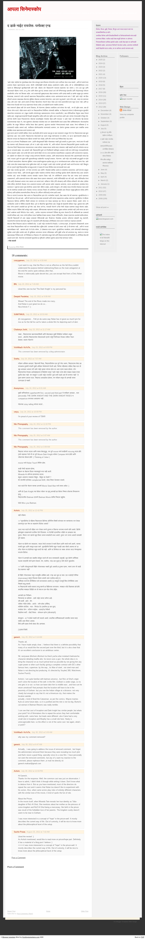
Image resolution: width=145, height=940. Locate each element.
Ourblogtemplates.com (31, 937)
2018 (101, 85)
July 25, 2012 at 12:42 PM (32, 511)
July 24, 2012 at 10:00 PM (31, 412)
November (105, 114)
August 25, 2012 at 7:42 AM (38, 832)
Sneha (16, 359)
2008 (101, 199)
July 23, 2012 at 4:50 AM (36, 261)
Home (48, 911)
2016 (101, 92)
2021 (101, 74)
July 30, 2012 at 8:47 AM (32, 745)
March (103, 180)
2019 (101, 82)
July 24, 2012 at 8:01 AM (35, 388)
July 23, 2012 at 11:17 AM (39, 330)
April (103, 177)
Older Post (84, 911)
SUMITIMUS (19, 314)
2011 (101, 188)
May (102, 173)
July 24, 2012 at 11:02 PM (40, 424)
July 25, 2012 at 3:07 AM (39, 436)
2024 (101, 63)
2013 (101, 103)
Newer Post (11, 911)
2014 (101, 100)
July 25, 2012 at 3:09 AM (39, 447)
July (102, 129)
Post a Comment (18, 858)
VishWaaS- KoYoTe (22, 347)
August (103, 125)
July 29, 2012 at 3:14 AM (32, 637)
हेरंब (15, 284)
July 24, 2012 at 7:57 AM (31, 359)
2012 (101, 107)
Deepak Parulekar (21, 297)
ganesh (17, 637)
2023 (101, 67)
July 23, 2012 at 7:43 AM (28, 284)
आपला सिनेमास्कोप (24, 9)
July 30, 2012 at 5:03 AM (42, 732)
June (103, 170)
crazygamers (19, 261)
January (104, 184)
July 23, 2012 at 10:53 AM (37, 314)
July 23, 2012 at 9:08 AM (40, 297)
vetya (16, 412)
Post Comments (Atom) (25, 913)
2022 (101, 71)
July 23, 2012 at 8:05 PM (42, 347)
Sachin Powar (19, 832)
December (105, 110)
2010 (101, 191)
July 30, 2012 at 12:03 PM (32, 771)
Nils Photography (21, 424)
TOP (142, 937)
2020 (101, 78)
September (105, 121)
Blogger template (8, 937)
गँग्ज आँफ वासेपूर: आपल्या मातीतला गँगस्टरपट (106, 163)
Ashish (17, 511)
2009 (101, 195)
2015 (101, 96)
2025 (101, 60)
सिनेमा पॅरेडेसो (127, 110)
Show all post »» (102, 207)
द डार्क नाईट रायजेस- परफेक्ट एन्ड (28, 25)
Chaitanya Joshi (20, 330)
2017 (101, 89)
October (104, 118)
